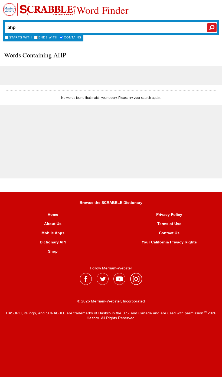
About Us (52, 223)
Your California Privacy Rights (169, 242)
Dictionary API (53, 242)
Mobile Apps (52, 233)
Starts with (20, 37)
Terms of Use (169, 223)
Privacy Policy (169, 214)
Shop (53, 251)
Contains (72, 37)
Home (53, 214)
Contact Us (169, 233)
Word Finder (102, 10)
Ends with (47, 37)
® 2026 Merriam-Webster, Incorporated (111, 301)
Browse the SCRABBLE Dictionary (111, 202)
